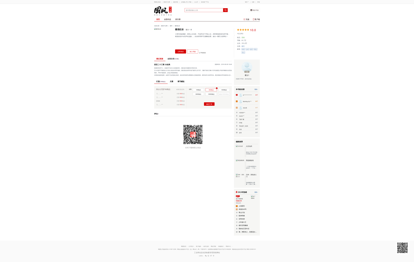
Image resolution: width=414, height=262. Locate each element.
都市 (171, 26)
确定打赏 (209, 104)
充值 (247, 19)
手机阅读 (203, 52)
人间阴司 (240, 206)
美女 (243, 52)
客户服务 (198, 246)
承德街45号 (241, 209)
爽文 (255, 49)
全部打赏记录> (180, 89)
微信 (206, 256)
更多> (256, 89)
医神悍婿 (240, 216)
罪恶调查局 (250, 160)
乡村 (247, 49)
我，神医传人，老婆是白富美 (247, 232)
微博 (211, 256)
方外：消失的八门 (251, 175)
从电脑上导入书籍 (186, 2)
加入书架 (193, 51)
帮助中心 (228, 246)
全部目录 (173, 58)
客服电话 (220, 246)
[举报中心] (265, 249)
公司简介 (191, 246)
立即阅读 (181, 51)
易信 (208, 256)
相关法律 (206, 246)
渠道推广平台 (205, 2)
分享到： (201, 256)
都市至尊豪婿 (242, 225)
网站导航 (213, 246)
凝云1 (188, 29)
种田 (243, 49)
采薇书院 (175, 2)
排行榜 (177, 19)
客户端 (257, 19)
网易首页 (183, 246)
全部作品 (167, 19)
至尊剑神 (240, 219)
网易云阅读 (157, 2)
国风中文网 (167, 2)
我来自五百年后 (242, 228)
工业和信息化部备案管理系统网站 (207, 252)
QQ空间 (213, 256)
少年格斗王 (241, 222)
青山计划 (240, 212)
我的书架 (256, 10)
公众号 (196, 2)
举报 (258, 2)
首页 (158, 19)
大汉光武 (249, 146)
